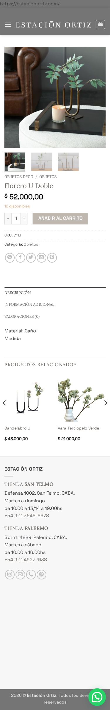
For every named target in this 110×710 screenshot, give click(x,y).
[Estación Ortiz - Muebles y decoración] (53, 24)
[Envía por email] (41, 258)
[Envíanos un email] (20, 574)
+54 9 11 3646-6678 (26, 516)
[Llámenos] (31, 574)
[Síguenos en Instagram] (10, 574)
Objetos (48, 176)
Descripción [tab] (17, 292)
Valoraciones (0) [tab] (22, 316)
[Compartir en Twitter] (31, 258)
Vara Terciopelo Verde (78, 428)
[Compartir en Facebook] (20, 258)
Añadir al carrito (60, 218)
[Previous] (4, 414)
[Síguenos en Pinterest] (41, 574)
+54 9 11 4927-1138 (25, 560)
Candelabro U (17, 428)
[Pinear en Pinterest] (52, 258)
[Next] (105, 414)
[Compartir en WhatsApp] (10, 258)
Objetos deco (18, 176)
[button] (7, 24)
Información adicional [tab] (29, 304)
